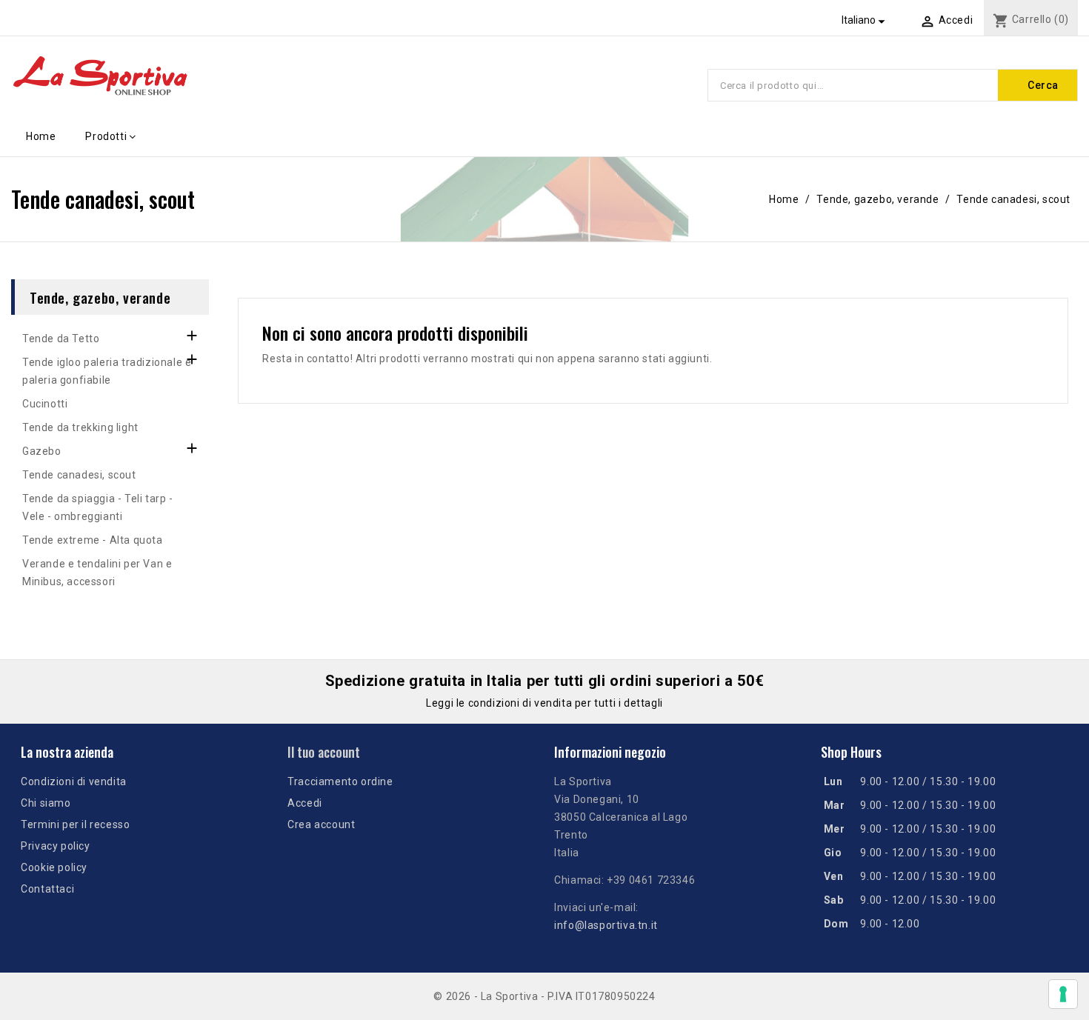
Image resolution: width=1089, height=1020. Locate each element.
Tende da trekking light (80, 427)
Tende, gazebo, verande (100, 297)
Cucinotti (44, 404)
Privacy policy (55, 846)
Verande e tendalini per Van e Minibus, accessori (97, 572)
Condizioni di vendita (74, 781)
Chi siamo (45, 803)
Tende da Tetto (60, 338)
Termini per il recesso (75, 824)
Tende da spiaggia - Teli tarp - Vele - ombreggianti (97, 507)
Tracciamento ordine (340, 781)
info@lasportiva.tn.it (606, 925)
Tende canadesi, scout (79, 475)
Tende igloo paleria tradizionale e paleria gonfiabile (106, 371)
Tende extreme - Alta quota (92, 540)
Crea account (321, 824)
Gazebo (41, 451)
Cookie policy (54, 867)
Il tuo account (323, 751)
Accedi (304, 803)
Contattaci (47, 889)
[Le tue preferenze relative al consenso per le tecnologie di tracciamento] (1063, 994)
